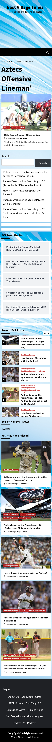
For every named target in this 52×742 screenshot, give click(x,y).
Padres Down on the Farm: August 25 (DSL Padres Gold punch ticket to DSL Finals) (24, 212)
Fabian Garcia (22, 576)
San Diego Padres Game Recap (33, 371)
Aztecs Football (18, 128)
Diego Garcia (22, 531)
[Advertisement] (26, 33)
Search (5, 156)
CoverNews (18, 737)
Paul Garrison (21, 138)
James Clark (23, 484)
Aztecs (6, 128)
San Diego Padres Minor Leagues (30, 391)
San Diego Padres (28, 355)
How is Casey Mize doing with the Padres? (22, 192)
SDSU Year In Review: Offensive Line (22, 134)
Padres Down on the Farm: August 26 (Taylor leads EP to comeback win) (24, 183)
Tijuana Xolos (35, 709)
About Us (13, 696)
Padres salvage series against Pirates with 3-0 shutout (23, 201)
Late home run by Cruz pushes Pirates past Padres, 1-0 (32, 416)
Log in (6, 689)
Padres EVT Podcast (24, 722)
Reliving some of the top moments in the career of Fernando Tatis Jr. (25, 173)
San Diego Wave (16, 709)
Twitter (5, 428)
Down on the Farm (28, 385)
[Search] (47, 52)
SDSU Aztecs (16, 703)
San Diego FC (33, 703)
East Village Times (25, 7)
